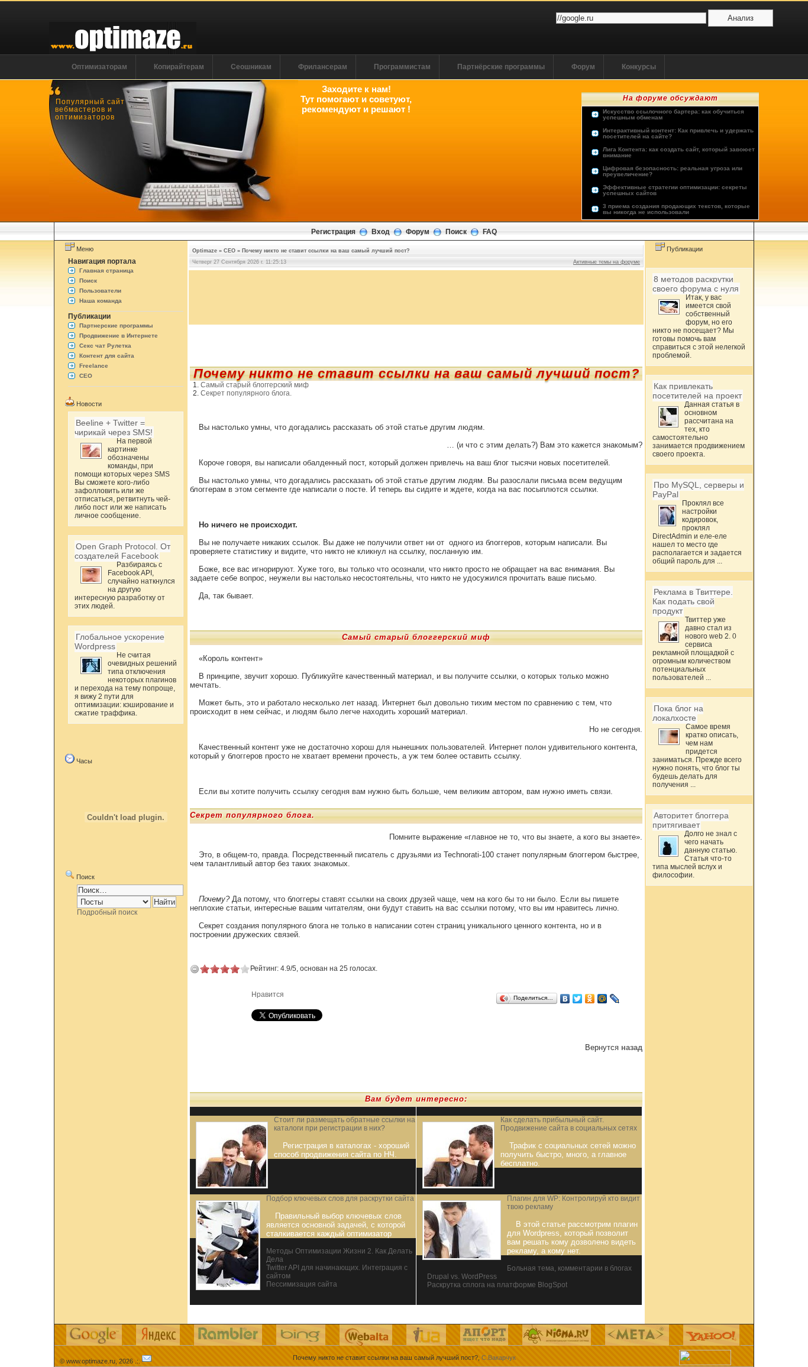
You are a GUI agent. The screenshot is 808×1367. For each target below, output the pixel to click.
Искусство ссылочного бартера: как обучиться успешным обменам (673, 115)
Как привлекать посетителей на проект (697, 390)
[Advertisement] (416, 296)
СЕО (85, 375)
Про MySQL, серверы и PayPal (698, 489)
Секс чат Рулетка (105, 345)
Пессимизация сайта (301, 1284)
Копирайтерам (179, 67)
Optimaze (204, 251)
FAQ (490, 232)
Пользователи (100, 290)
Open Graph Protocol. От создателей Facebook (122, 551)
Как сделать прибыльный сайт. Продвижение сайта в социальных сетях (568, 1124)
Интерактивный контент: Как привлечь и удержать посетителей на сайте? (678, 134)
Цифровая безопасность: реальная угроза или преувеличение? (672, 171)
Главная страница (106, 270)
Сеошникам (251, 67)
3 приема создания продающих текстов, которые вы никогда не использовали (676, 209)
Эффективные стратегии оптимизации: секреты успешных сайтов (675, 190)
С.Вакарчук (498, 1357)
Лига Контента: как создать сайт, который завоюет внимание (679, 152)
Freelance (93, 365)
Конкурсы (639, 67)
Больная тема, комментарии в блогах (569, 1268)
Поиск (456, 232)
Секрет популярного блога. (246, 393)
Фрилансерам (322, 67)
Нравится (267, 994)
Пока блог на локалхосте (677, 713)
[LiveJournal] (615, 998)
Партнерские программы (116, 325)
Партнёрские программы (501, 67)
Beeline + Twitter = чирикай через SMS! (114, 427)
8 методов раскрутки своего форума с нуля (695, 283)
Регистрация (333, 232)
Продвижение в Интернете (118, 335)
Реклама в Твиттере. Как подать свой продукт (692, 601)
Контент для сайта (106, 355)
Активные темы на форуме (606, 262)
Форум (583, 67)
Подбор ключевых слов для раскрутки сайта (340, 1198)
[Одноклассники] (590, 998)
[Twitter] (577, 998)
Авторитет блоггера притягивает (690, 820)
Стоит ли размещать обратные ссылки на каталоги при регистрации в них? (344, 1124)
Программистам (402, 67)
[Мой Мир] (602, 998)
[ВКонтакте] (565, 998)
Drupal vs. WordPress (462, 1276)
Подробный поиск (107, 912)
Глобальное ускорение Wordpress (119, 641)
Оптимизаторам (99, 67)
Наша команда (100, 300)
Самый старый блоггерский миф (255, 385)
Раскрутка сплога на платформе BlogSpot (497, 1285)
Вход (380, 232)
